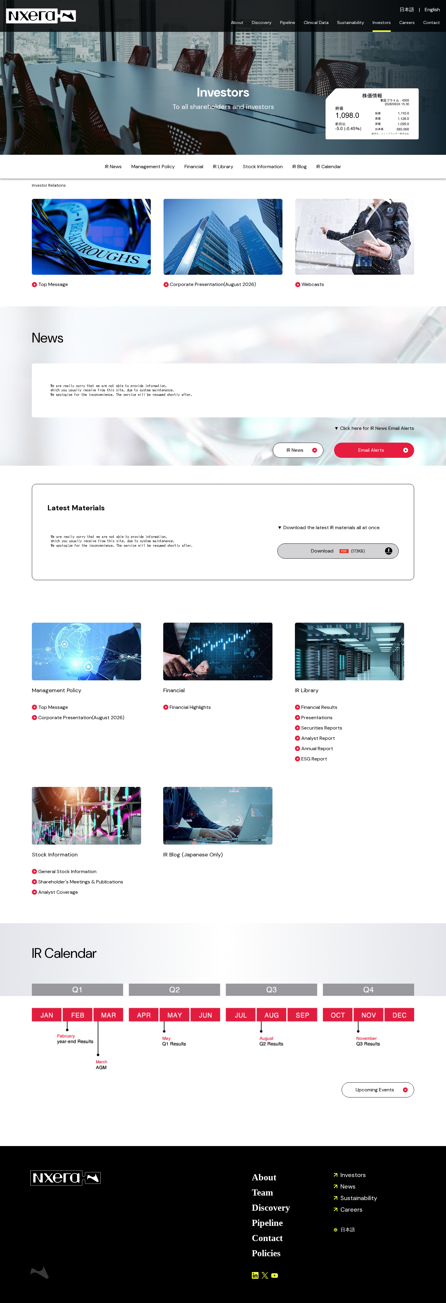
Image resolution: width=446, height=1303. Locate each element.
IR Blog (299, 166)
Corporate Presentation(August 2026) (81, 717)
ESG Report (314, 759)
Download (338, 551)
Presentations (317, 717)
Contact (431, 22)
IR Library (223, 166)
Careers (407, 22)
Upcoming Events (375, 1090)
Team (262, 1192)
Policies (266, 1253)
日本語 (407, 9)
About (237, 22)
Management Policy (153, 166)
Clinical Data (316, 22)
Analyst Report (318, 738)
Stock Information (263, 166)
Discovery (262, 22)
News (348, 1186)
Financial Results (319, 707)
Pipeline (287, 22)
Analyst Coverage (58, 892)
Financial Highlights (190, 707)
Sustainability (350, 22)
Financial (193, 166)
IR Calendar (328, 166)
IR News (113, 166)
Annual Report (317, 748)
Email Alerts (371, 450)
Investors (382, 22)
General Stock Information (67, 871)
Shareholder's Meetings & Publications (80, 882)
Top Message (53, 707)
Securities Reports (321, 728)
